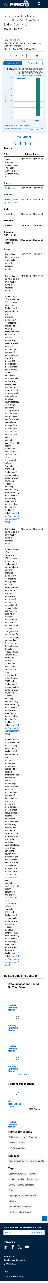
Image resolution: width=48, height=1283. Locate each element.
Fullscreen (36, 129)
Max (30, 55)
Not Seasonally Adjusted (20, 1212)
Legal (5, 1271)
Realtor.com (10, 188)
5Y (16, 55)
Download (32, 63)
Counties (33, 1137)
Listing (12, 1179)
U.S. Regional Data (17, 1148)
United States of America (20, 1207)
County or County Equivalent (21, 1185)
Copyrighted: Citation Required (22, 1195)
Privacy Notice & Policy (13, 1276)
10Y (23, 55)
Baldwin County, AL (17, 1137)
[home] (16, 4)
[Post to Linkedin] (30, 143)
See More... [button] (25, 1074)
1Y (10, 55)
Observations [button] (11, 40)
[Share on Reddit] (25, 143)
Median (21, 1179)
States (22, 1142)
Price (11, 1190)
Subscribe (37, 1232)
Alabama (13, 1142)
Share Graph (23, 137)
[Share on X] (15, 143)
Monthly (12, 1201)
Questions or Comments (14, 1260)
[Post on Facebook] (20, 143)
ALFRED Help (9, 1264)
